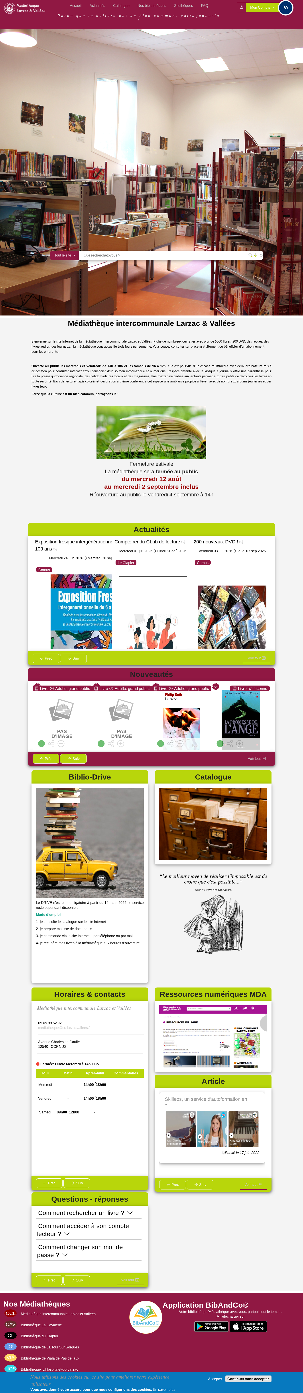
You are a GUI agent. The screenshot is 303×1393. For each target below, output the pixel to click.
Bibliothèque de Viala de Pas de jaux (50, 1358)
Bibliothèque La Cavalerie (41, 1325)
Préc (48, 658)
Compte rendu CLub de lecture (147, 542)
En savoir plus (164, 1389)
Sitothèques (183, 6)
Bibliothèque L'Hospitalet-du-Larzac (49, 1369)
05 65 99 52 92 (50, 1023)
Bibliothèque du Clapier (39, 1336)
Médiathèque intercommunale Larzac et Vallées (58, 1314)
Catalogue (121, 6)
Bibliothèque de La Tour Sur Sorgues (50, 1347)
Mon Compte (260, 7)
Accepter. (215, 1379)
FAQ (204, 6)
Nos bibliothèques (152, 6)
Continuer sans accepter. (248, 1379)
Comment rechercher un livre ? (82, 1212)
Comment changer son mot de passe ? (80, 1251)
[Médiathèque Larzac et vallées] (25, 8)
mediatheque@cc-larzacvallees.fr (64, 1028)
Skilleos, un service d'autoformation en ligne (206, 1100)
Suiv (76, 658)
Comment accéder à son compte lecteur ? (83, 1230)
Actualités (97, 6)
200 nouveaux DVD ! (215, 542)
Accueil (76, 6)
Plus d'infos (64, 727)
